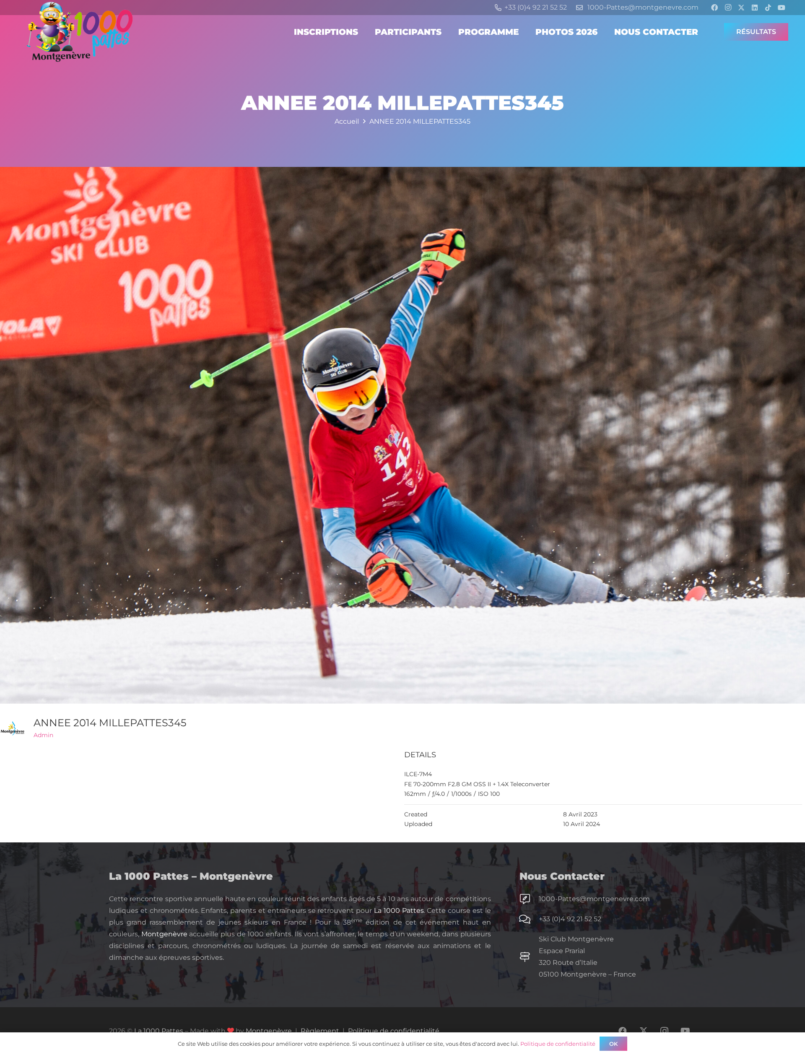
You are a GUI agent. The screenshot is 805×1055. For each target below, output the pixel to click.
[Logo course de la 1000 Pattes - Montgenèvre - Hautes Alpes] (80, 31)
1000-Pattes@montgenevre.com (594, 899)
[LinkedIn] (754, 7)
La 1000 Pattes (399, 911)
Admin (43, 735)
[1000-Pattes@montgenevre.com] (529, 899)
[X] (741, 7)
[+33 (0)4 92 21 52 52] (529, 919)
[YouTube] (781, 7)
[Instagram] (728, 7)
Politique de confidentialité (393, 1031)
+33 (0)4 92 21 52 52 (570, 919)
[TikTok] (768, 7)
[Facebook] (714, 7)
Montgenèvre (164, 934)
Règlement (320, 1031)
